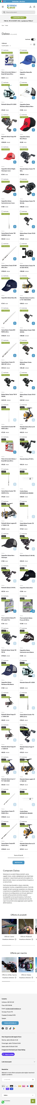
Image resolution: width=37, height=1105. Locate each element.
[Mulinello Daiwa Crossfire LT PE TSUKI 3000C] (28, 285)
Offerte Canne (9, 936)
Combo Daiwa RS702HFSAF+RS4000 (26, 812)
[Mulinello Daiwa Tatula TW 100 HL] (9, 638)
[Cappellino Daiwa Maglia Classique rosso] (9, 156)
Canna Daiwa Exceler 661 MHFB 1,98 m (8, 427)
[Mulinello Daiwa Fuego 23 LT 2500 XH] (9, 734)
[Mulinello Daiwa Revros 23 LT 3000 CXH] (28, 831)
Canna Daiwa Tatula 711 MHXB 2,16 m (7, 812)
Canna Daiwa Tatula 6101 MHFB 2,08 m (8, 331)
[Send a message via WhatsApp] (3, 1102)
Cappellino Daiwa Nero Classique (7, 556)
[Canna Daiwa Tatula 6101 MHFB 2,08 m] (9, 318)
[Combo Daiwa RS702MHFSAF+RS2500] (28, 479)
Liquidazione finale (18, 17)
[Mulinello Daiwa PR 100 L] (28, 446)
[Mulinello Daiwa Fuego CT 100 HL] (28, 734)
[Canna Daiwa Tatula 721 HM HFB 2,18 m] (9, 253)
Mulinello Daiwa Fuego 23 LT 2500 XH (8, 747)
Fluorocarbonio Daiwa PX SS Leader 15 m (8, 619)
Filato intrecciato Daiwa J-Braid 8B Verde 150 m (9, 460)
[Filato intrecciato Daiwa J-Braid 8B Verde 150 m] (9, 446)
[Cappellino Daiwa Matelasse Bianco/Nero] (28, 92)
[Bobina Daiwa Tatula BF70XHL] (28, 350)
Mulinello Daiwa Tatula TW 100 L (27, 170)
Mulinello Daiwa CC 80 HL (8, 587)
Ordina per (4, 43)
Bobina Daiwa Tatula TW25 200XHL (27, 331)
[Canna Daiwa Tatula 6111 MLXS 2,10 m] (9, 831)
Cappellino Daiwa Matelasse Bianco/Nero (26, 105)
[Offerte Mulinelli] (26, 926)
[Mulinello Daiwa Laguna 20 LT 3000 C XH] (9, 511)
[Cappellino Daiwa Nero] (28, 575)
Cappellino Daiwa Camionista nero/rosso (8, 202)
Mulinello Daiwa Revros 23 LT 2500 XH (27, 427)
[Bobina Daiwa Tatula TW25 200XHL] (28, 318)
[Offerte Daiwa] (26, 964)
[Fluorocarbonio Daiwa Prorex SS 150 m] (28, 606)
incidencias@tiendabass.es (13, 1008)
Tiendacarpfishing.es (10, 1023)
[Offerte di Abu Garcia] (9, 964)
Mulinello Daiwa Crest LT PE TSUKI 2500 (8, 780)
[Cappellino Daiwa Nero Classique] (9, 543)
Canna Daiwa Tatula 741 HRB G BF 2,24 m (8, 363)
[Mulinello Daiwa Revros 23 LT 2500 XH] (28, 414)
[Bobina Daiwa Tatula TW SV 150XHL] (9, 382)
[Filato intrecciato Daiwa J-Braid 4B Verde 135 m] (9, 60)
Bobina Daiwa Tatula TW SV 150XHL (9, 395)
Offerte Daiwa (26, 975)
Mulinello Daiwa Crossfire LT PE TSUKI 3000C (27, 299)
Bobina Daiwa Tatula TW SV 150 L (27, 395)
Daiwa (6, 25)
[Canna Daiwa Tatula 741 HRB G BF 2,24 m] (9, 350)
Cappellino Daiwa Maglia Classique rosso (8, 170)
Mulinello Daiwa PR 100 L (27, 459)
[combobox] (18, 12)
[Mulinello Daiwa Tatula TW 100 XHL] (28, 189)
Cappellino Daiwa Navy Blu (9, 298)
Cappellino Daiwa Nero (26, 587)
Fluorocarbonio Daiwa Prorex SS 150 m (26, 619)
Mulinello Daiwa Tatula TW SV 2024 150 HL (27, 266)
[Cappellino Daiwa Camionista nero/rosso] (9, 189)
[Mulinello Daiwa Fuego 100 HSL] (9, 124)
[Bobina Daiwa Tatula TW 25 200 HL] (28, 221)
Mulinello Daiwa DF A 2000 (8, 104)
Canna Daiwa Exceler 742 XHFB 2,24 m (27, 715)
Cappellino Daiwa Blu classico (26, 73)
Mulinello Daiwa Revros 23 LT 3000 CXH (27, 844)
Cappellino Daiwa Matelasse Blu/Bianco (7, 683)
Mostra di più (18, 862)
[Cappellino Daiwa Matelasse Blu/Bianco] (9, 670)
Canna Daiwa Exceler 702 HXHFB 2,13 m (8, 492)
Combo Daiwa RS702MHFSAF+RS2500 (26, 492)
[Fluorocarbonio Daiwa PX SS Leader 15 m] (9, 605)
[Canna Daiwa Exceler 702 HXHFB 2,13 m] (9, 479)
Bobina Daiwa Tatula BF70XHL (25, 363)
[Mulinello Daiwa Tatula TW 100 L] (28, 156)
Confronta (27, 39)
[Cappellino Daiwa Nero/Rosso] (28, 124)
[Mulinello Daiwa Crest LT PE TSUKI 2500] (9, 767)
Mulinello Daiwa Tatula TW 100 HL (8, 651)
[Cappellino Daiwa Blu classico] (28, 60)
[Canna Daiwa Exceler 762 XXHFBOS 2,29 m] (9, 221)
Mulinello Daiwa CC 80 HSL (27, 555)
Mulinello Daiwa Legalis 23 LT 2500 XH (27, 780)
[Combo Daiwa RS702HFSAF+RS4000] (28, 799)
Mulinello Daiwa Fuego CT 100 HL (27, 748)
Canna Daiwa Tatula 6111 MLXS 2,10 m (8, 844)
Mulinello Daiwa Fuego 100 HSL (8, 137)
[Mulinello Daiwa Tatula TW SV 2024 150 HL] (28, 253)
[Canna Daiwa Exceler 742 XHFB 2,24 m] (28, 702)
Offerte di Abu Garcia (9, 975)
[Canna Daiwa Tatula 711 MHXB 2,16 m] (9, 799)
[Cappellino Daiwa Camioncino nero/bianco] (28, 638)
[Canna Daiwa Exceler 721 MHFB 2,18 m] (28, 511)
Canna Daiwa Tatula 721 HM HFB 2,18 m (9, 266)
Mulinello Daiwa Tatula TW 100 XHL (27, 202)
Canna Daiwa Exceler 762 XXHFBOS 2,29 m (8, 234)
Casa (3, 25)
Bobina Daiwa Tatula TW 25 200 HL (27, 234)
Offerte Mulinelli (26, 936)
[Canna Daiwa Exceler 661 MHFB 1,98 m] (9, 414)
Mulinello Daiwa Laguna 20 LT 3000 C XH (8, 524)
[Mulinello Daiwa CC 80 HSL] (28, 543)
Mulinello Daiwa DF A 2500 (27, 682)
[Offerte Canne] (9, 926)
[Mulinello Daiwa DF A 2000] (9, 92)
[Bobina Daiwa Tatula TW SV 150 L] (28, 382)
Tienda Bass (7, 1100)
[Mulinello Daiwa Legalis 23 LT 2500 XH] (28, 767)
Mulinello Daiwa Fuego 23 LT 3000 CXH (8, 715)
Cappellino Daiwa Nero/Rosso (25, 137)
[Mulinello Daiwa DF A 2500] (28, 670)
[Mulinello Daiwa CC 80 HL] (9, 575)
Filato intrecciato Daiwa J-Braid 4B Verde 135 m (9, 73)
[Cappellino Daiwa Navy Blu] (9, 285)
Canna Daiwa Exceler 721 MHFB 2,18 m (27, 524)
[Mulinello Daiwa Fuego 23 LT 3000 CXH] (9, 702)
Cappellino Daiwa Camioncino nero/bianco (27, 651)
